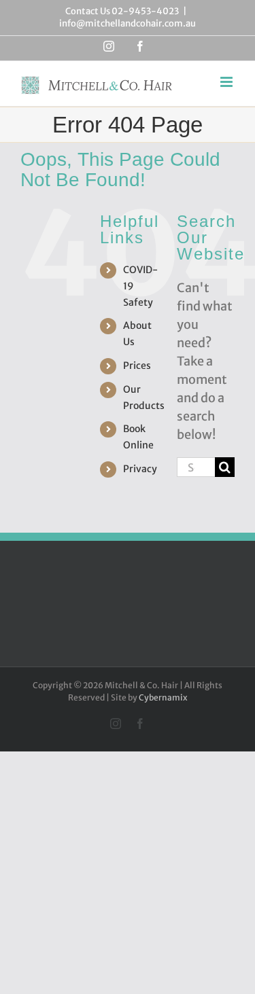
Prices (137, 365)
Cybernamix (163, 697)
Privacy (140, 469)
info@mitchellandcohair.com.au (127, 23)
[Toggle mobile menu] (227, 82)
